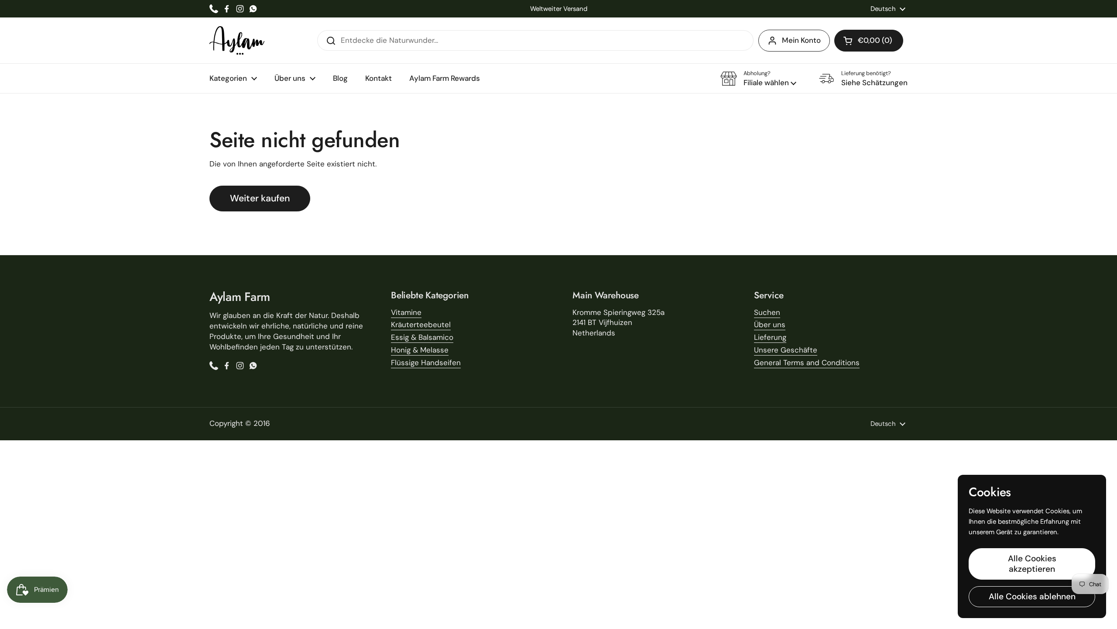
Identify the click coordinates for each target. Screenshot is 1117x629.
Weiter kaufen (260, 198)
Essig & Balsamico (422, 337)
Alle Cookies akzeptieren (1032, 563)
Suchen (767, 312)
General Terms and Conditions (807, 362)
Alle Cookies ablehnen (1032, 596)
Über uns (769, 324)
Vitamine (406, 312)
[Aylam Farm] (236, 40)
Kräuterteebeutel (421, 324)
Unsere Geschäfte (785, 350)
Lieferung (770, 337)
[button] (868, 41)
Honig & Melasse (420, 350)
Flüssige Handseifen (426, 362)
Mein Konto (801, 40)
